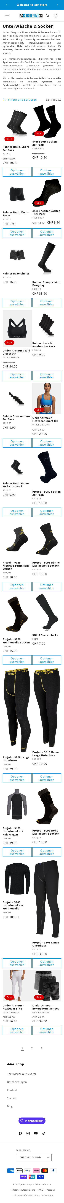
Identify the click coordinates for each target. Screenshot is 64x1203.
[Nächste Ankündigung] (57, 5)
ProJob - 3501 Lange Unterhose (45, 944)
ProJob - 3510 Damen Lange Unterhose (46, 754)
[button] (7, 16)
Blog (10, 1106)
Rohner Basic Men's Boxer (16, 214)
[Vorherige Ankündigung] (6, 5)
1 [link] (22, 1048)
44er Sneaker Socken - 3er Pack (46, 212)
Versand (51, 1189)
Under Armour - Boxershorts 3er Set (45, 1007)
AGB (41, 1189)
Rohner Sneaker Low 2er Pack (16, 417)
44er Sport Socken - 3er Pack (45, 143)
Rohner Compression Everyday (46, 284)
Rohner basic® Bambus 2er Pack (43, 345)
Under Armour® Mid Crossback (16, 352)
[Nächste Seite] (42, 1048)
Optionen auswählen (17, 171)
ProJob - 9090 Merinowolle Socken (16, 641)
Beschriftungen (17, 1082)
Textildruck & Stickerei (21, 1074)
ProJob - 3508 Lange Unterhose (16, 759)
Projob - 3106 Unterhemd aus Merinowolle (13, 905)
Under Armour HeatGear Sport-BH (45, 419)
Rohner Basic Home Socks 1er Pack (16, 485)
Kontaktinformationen (26, 1195)
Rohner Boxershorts (16, 273)
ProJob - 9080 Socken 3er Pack (46, 493)
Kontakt (12, 1090)
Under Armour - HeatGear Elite (13, 1007)
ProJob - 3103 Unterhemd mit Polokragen (13, 831)
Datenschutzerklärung (23, 1189)
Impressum (47, 1195)
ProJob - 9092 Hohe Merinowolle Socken (45, 832)
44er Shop (26, 1184)
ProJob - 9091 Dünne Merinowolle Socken (46, 564)
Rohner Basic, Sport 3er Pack (16, 148)
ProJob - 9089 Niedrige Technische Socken (16, 565)
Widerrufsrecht (43, 1184)
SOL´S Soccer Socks (45, 635)
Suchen (12, 1098)
